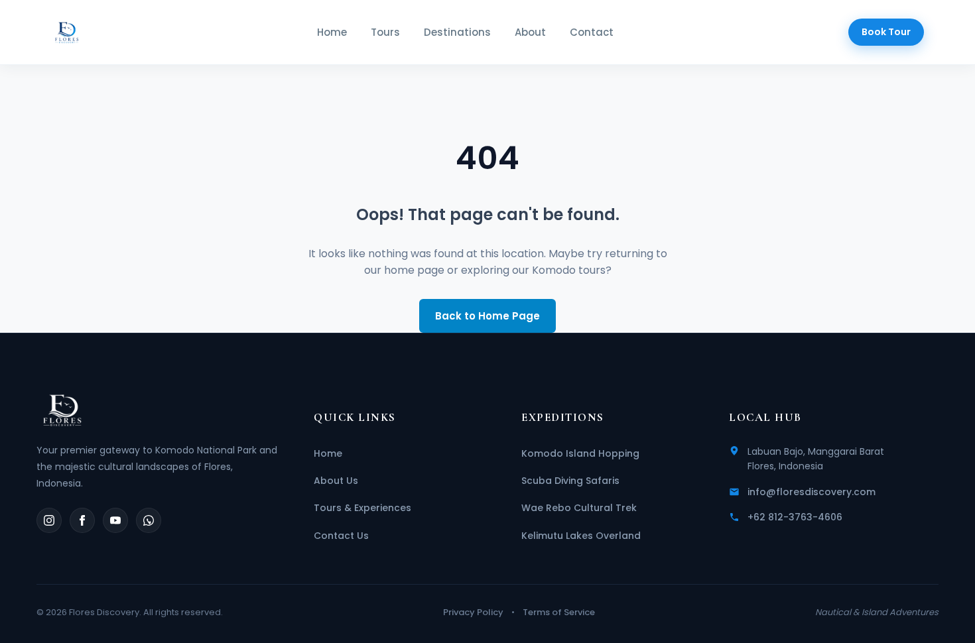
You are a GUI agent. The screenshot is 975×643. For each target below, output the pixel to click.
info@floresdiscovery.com (812, 491)
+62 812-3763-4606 (795, 517)
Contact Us (341, 535)
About (530, 32)
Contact (592, 32)
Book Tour (886, 31)
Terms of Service (559, 612)
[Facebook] (82, 520)
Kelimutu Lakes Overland (581, 535)
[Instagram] (49, 520)
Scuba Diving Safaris (570, 480)
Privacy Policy (473, 612)
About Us (336, 480)
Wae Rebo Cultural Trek (579, 507)
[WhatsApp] (148, 520)
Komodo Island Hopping (580, 453)
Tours (385, 32)
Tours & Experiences (362, 507)
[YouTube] (115, 520)
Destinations (457, 32)
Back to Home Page (487, 316)
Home (332, 32)
